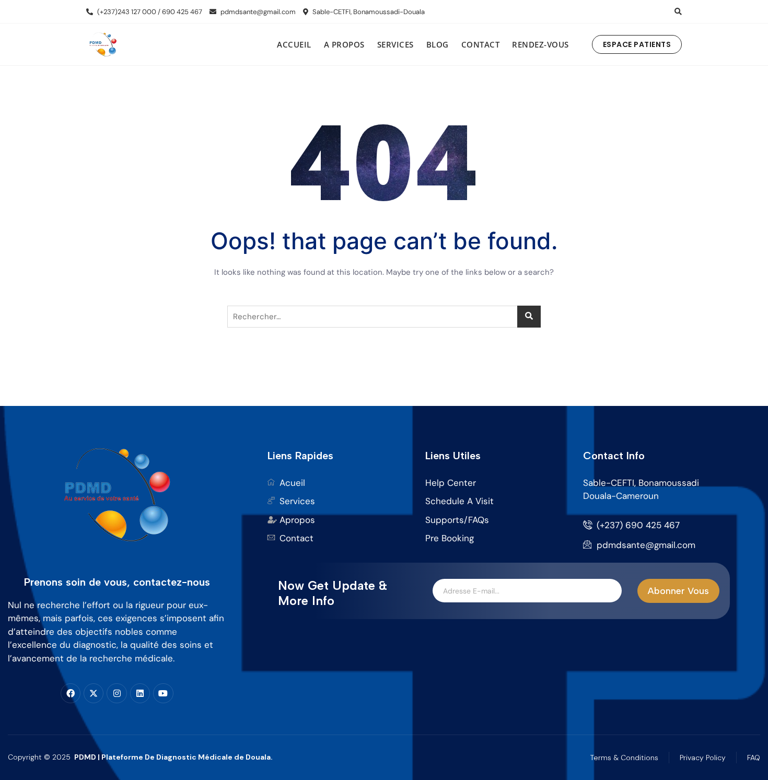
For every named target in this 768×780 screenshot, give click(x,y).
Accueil (294, 44)
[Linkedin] (140, 693)
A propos (344, 44)
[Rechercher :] (384, 317)
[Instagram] (116, 693)
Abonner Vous (678, 591)
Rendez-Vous (540, 44)
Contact (480, 44)
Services (395, 44)
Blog (437, 44)
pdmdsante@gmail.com (257, 11)
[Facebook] (70, 693)
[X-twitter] (93, 693)
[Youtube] (163, 693)
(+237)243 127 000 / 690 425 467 (149, 11)
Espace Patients (637, 44)
